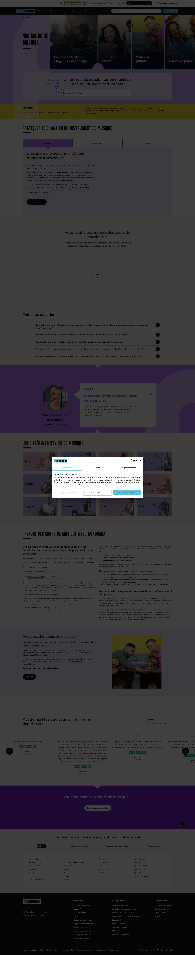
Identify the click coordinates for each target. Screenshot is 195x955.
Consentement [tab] (67, 467)
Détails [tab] (97, 467)
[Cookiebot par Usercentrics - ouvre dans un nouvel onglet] (132, 460)
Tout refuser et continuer (68, 493)
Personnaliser (96, 493)
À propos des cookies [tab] (128, 467)
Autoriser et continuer (127, 493)
